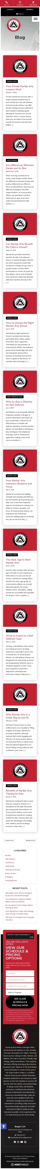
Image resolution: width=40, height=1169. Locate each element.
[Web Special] (33, 3)
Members (29, 9)
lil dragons (9, 877)
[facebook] (15, 1141)
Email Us (21, 14)
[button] (4, 1126)
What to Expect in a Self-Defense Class (20, 637)
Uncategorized (11, 880)
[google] (25, 1141)
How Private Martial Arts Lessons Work (19, 88)
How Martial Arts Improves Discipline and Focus (19, 483)
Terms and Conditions (20, 1158)
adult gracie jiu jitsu (14, 397)
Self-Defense (10, 859)
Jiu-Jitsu (8, 855)
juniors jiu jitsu (10, 873)
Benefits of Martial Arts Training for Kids (19, 792)
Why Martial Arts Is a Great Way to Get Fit (18, 716)
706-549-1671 (21, 1135)
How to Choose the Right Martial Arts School (20, 324)
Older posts (9, 840)
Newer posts (30, 840)
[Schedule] (20, 3)
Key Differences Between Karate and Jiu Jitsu (20, 167)
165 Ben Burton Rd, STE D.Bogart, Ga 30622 (20, 1131)
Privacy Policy (29, 1156)
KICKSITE (10, 9)
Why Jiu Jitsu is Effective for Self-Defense (19, 403)
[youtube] (21, 1141)
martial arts (12, 81)
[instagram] (18, 1141)
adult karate (12, 160)
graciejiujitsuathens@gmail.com (21, 1137)
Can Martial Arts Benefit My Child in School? (19, 245)
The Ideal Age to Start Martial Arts (18, 561)
